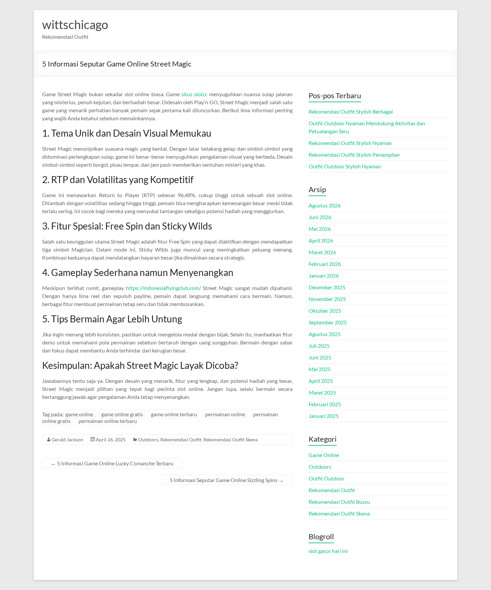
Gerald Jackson (67, 439)
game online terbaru (174, 414)
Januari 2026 (324, 275)
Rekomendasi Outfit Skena (230, 439)
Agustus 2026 (325, 205)
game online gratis (122, 414)
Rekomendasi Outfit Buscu (339, 501)
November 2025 (327, 299)
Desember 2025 (327, 287)
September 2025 (328, 322)
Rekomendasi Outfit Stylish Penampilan (354, 154)
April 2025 (321, 381)
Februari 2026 (325, 264)
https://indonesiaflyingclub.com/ (163, 288)
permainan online (225, 414)
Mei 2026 (320, 229)
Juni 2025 (320, 357)
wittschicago (75, 24)
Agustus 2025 (325, 334)
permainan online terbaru (107, 421)
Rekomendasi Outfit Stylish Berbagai (351, 111)
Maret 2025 (322, 392)
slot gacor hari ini (328, 551)
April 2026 (321, 240)
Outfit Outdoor (326, 478)
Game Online (324, 455)
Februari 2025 (325, 404)
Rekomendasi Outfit (180, 439)
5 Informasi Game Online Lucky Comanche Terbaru (112, 463)
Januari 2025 (324, 416)
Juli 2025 (319, 345)
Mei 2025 (320, 369)
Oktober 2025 (325, 310)
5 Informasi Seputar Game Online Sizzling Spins (227, 480)
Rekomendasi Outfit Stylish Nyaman (350, 143)
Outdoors (148, 439)
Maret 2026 (322, 252)
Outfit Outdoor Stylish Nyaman (345, 166)
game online (79, 414)
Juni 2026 (320, 217)
